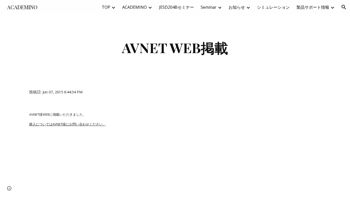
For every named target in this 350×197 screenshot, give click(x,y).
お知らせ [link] (237, 7)
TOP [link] (106, 7)
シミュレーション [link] (273, 7)
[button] (344, 7)
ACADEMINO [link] (134, 7)
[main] (175, 47)
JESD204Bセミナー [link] (176, 7)
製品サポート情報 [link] (312, 7)
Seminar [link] (209, 7)
